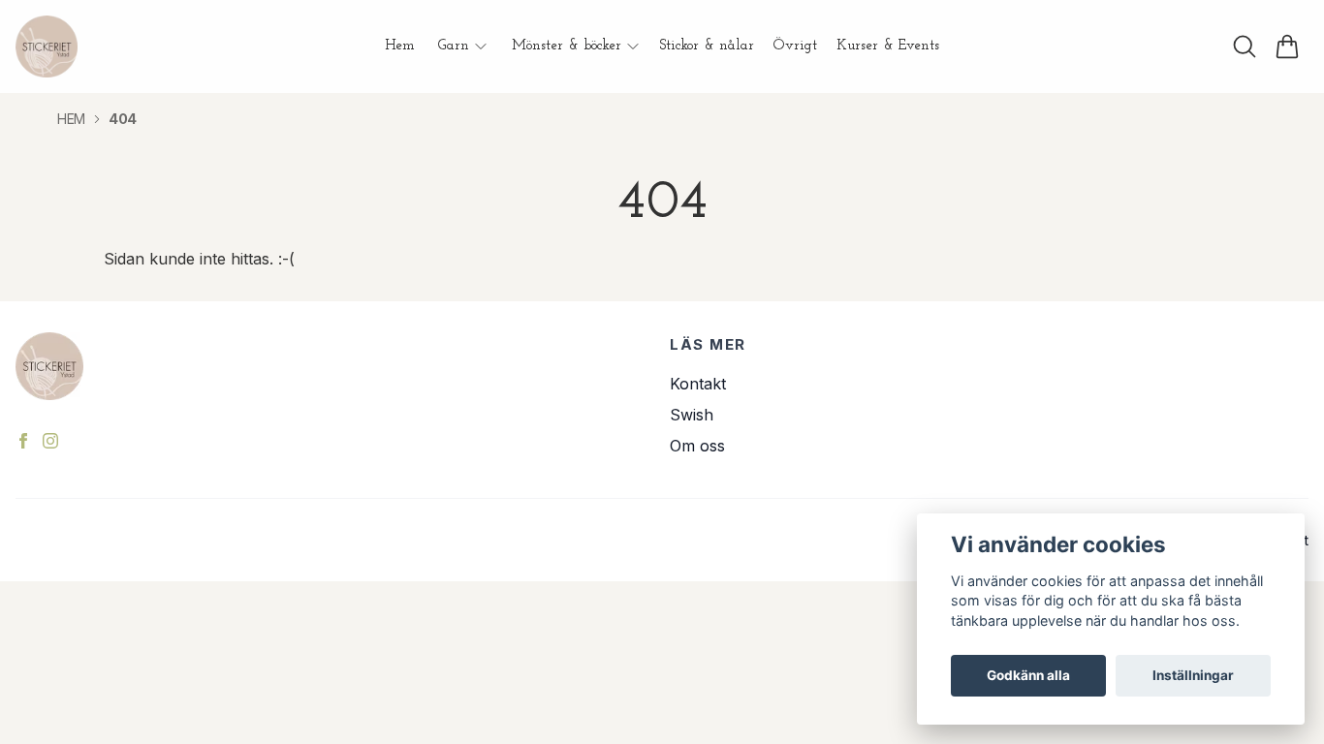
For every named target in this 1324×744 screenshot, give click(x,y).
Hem (71, 118)
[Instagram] (50, 441)
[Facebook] (23, 441)
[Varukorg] (1287, 46)
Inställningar (1193, 675)
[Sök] (1244, 46)
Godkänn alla (1028, 675)
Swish (691, 414)
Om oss (697, 445)
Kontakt (698, 383)
